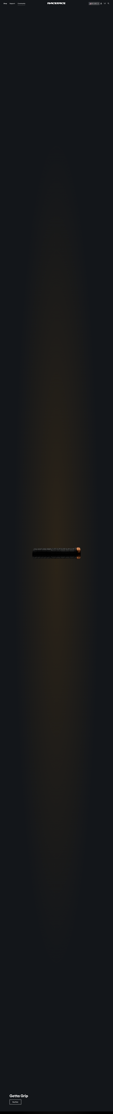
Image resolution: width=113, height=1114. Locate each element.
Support (12, 3)
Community (21, 3)
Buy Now (15, 1102)
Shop (5, 3)
